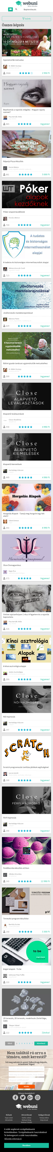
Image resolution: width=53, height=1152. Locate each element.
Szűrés (27, 18)
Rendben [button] (26, 1145)
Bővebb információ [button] (13, 1139)
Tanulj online (44, 1118)
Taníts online (26, 1118)
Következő (41, 1043)
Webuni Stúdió (26, 1122)
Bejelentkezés (30, 9)
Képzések (44, 1120)
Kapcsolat (9, 1118)
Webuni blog (26, 1120)
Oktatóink (9, 1120)
